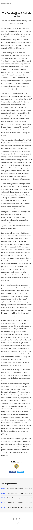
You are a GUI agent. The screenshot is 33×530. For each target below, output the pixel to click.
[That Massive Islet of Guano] (16, 493)
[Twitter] (16, 519)
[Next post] (30, 467)
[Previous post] (2, 467)
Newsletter (24, 10)
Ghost (19, 523)
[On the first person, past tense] (16, 498)
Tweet (21, 471)
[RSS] (19, 519)
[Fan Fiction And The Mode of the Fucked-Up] (16, 488)
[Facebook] (13, 519)
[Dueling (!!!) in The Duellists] (16, 507)
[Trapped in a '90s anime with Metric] (16, 502)
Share (13, 471)
